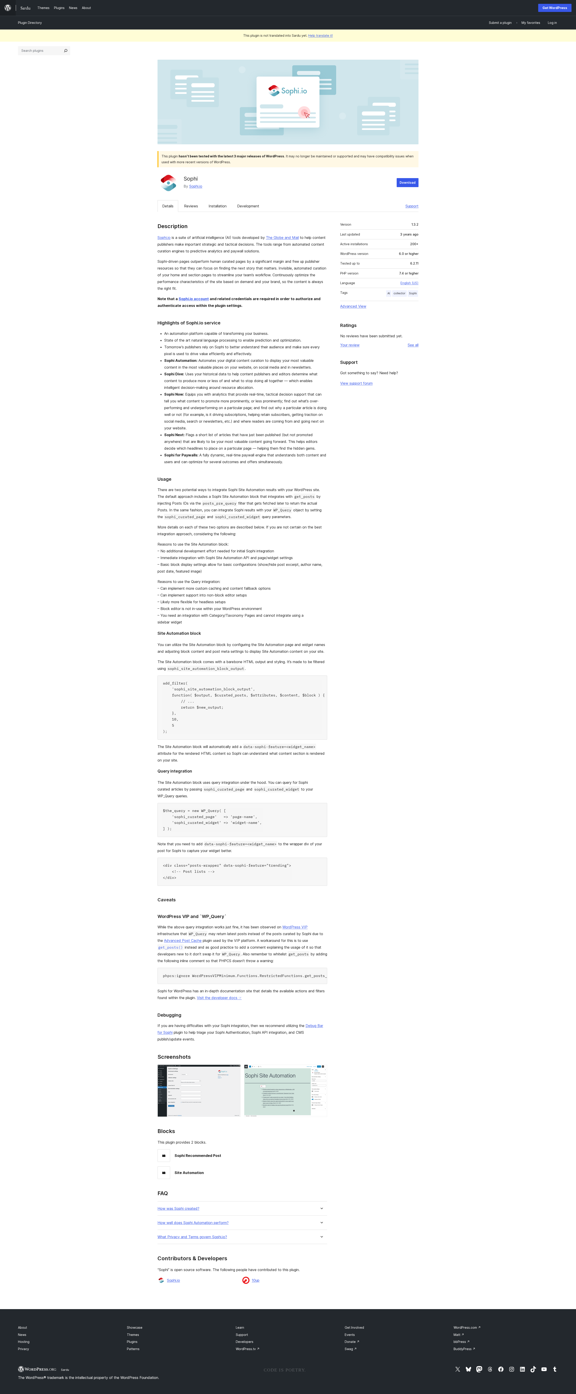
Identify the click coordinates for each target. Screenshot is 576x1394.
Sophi (413, 293)
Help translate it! (320, 35)
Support (411, 206)
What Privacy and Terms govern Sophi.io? (192, 1237)
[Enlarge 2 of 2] (321, 1070)
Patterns (133, 1349)
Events (350, 1335)
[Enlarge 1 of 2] (234, 1070)
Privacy (23, 1349)
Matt (459, 1335)
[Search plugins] (65, 50)
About (22, 1327)
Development (248, 206)
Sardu (65, 1369)
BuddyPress (464, 1349)
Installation (218, 206)
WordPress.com (467, 1327)
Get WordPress (554, 8)
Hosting (23, 1342)
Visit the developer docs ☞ (219, 997)
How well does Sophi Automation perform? (193, 1223)
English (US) (409, 283)
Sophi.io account (194, 299)
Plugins (132, 1342)
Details (167, 206)
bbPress (462, 1342)
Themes (133, 1335)
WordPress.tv (248, 1349)
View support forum (356, 383)
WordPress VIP (295, 927)
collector (399, 293)
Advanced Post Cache (183, 940)
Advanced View (353, 306)
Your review (350, 345)
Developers (244, 1342)
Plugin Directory (30, 23)
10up (255, 1280)
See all (413, 345)
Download (408, 182)
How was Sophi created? (178, 1208)
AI (388, 293)
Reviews (191, 206)
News (22, 1335)
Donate (352, 1342)
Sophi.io (195, 186)
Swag (351, 1349)
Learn (240, 1327)
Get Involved (354, 1327)
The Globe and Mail (282, 237)
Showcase (134, 1327)
